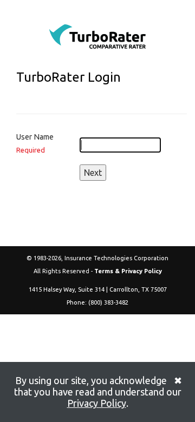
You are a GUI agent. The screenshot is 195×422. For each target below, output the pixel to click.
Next (93, 172)
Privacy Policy (96, 403)
